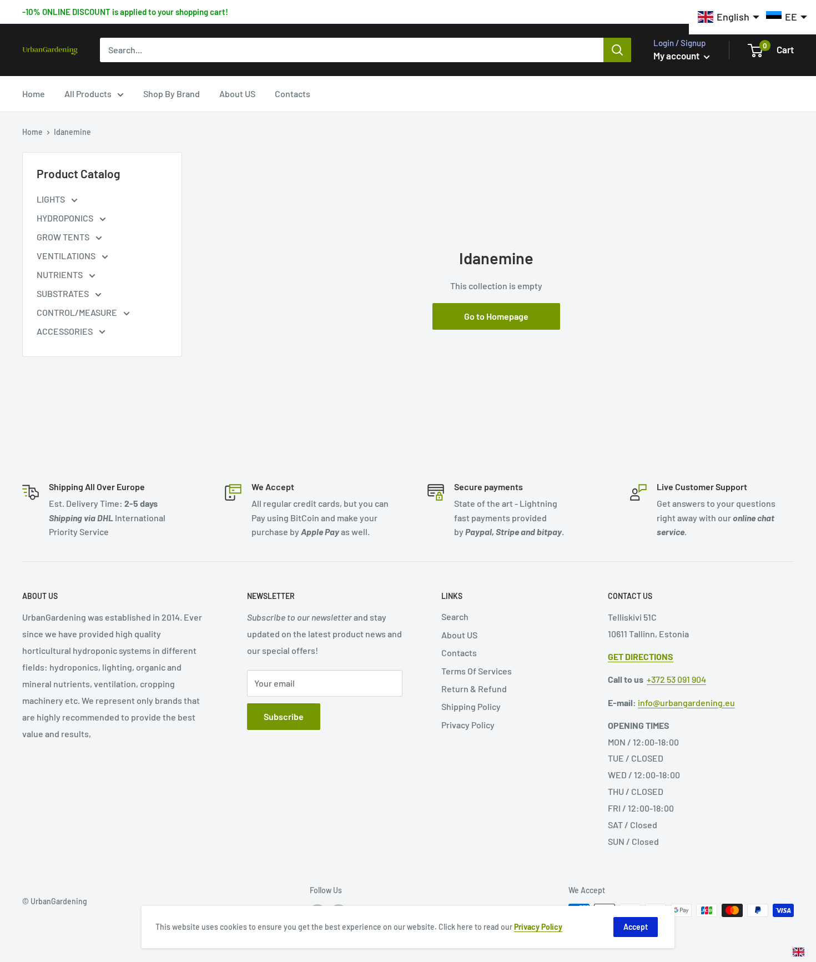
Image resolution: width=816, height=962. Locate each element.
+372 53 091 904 (676, 679)
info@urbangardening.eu (686, 702)
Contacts (292, 93)
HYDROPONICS (66, 218)
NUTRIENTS (60, 274)
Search (455, 616)
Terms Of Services (476, 671)
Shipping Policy (471, 706)
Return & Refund (474, 688)
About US (237, 93)
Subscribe (284, 716)
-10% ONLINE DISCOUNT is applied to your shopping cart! (125, 12)
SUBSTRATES (63, 293)
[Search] (617, 50)
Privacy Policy (468, 724)
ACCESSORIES (65, 331)
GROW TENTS (64, 236)
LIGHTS (52, 199)
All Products (88, 93)
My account (677, 55)
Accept (635, 926)
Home (33, 93)
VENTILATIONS (67, 255)
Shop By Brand (171, 93)
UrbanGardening (59, 901)
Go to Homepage (496, 316)
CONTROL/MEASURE (78, 312)
